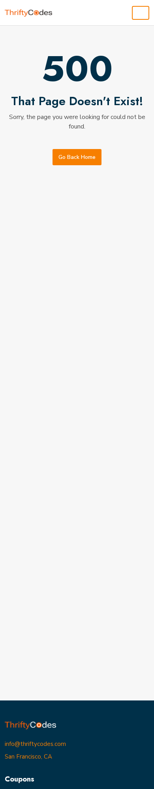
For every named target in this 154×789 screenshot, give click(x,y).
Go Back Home (77, 157)
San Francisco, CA (28, 757)
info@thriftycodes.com (35, 744)
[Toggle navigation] (140, 13)
